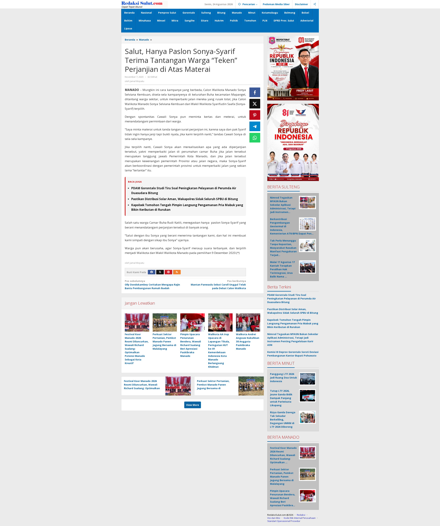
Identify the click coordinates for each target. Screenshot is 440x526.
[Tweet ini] (254, 103)
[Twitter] (160, 272)
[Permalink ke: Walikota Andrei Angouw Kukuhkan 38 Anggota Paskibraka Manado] (248, 322)
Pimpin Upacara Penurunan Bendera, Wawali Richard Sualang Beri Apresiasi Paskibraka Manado (190, 345)
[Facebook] (151, 272)
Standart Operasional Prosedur (283, 521)
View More (192, 405)
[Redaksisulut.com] (144, 4)
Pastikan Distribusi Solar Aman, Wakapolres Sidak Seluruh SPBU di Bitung (184, 199)
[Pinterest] (168, 272)
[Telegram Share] (254, 126)
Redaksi (301, 514)
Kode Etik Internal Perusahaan (300, 517)
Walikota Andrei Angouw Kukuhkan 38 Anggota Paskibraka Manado (247, 341)
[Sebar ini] (254, 92)
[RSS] (177, 272)
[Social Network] (315, 4)
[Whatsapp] (254, 138)
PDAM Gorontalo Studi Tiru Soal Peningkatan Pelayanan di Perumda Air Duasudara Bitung (291, 298)
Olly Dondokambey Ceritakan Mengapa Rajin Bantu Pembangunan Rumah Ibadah (152, 284)
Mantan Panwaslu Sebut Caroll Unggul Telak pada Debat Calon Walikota (218, 284)
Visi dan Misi (273, 517)
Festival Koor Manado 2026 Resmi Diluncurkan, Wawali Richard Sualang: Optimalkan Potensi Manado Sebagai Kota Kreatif (142, 388)
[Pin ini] (254, 115)
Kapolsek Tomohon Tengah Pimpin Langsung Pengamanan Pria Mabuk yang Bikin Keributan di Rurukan (292, 323)
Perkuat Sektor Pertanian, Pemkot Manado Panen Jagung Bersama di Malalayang (164, 341)
